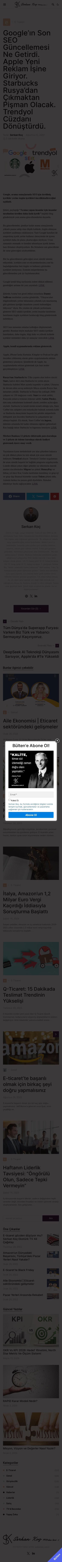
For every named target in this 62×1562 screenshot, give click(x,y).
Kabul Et (15, 800)
